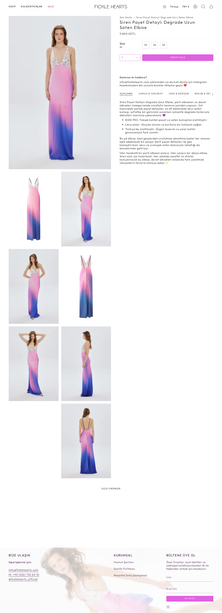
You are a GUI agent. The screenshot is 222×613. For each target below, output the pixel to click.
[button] (12, 6)
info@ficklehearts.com (23, 570)
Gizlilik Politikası (124, 568)
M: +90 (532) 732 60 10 (24, 574)
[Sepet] (211, 7)
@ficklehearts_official (23, 579)
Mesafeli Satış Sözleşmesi (130, 575)
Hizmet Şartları (124, 562)
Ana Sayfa (126, 17)
